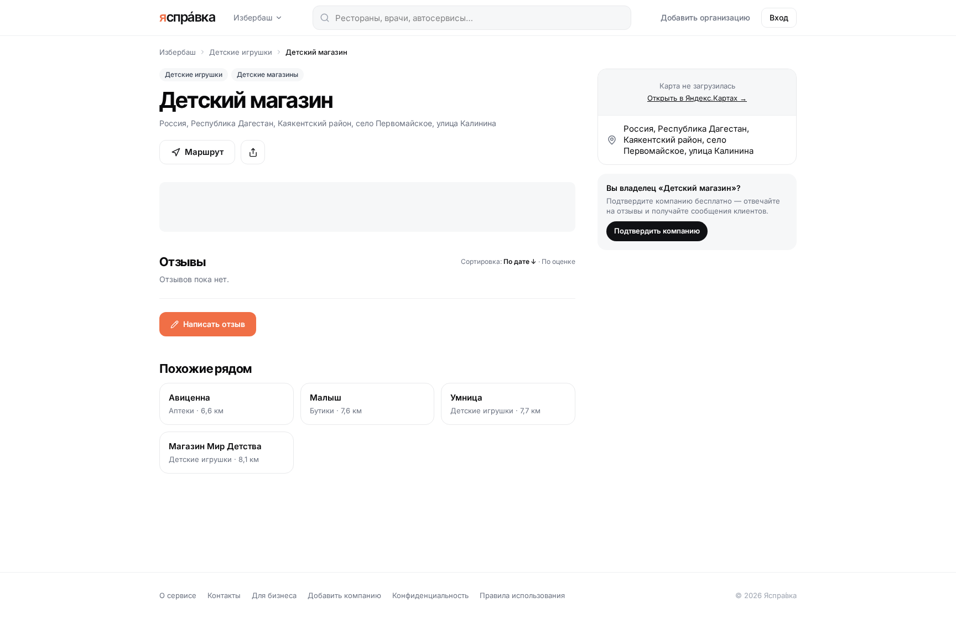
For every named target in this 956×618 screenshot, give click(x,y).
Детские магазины (267, 74)
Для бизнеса (274, 595)
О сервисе (177, 595)
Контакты (224, 595)
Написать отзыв (214, 324)
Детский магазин (316, 52)
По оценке (558, 261)
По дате (520, 261)
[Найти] (325, 18)
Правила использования (522, 595)
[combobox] (472, 18)
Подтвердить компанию (657, 230)
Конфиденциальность (430, 595)
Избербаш (253, 17)
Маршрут (204, 152)
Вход (779, 17)
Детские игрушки (240, 52)
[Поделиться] (253, 152)
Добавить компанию (344, 595)
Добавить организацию (705, 17)
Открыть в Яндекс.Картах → (697, 98)
